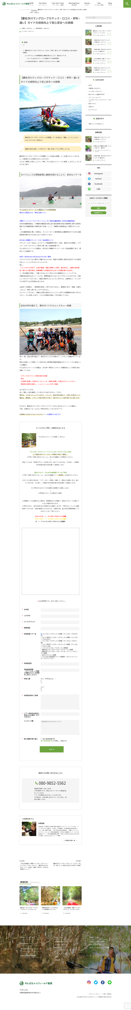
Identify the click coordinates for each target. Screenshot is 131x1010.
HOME (31, 4)
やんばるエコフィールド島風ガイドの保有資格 (44, 58)
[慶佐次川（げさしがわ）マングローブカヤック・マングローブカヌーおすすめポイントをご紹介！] (88, 33)
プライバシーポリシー (94, 994)
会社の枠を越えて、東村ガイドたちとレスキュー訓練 (43, 61)
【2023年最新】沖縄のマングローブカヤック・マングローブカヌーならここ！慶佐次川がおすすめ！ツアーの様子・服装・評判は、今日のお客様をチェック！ (34, 866)
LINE (98, 189)
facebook (99, 184)
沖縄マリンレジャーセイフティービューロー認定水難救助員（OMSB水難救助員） (47, 221)
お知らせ (91, 107)
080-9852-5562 (52, 783)
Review (87, 4)
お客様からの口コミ (95, 88)
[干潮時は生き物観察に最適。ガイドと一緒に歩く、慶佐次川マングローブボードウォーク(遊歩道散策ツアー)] (88, 148)
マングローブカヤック (28, 31)
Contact (34, 11)
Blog (110, 4)
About (99, 948)
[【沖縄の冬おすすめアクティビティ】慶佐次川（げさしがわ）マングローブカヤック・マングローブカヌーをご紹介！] (88, 70)
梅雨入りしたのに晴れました (96, 123)
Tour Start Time (58, 4)
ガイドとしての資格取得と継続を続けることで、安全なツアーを (46, 55)
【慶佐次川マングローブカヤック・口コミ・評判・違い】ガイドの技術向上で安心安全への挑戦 (50, 51)
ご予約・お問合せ (107, 994)
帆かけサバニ (92, 104)
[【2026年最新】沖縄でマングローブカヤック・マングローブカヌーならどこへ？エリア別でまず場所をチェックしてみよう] (88, 61)
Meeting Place (74, 4)
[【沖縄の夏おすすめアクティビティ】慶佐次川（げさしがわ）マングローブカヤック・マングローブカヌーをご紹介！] (88, 42)
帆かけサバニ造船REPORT (97, 94)
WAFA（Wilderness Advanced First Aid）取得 (35, 256)
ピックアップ (93, 110)
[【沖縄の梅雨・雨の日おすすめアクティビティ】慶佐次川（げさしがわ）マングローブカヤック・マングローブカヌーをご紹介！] (88, 51)
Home (25, 937)
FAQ (99, 4)
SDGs (90, 85)
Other (93, 937)
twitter (98, 178)
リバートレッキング (95, 97)
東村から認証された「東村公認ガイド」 (33, 212)
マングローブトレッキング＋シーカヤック (100, 100)
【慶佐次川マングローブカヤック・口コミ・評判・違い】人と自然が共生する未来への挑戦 (66, 864)
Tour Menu (42, 4)
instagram (98, 173)
